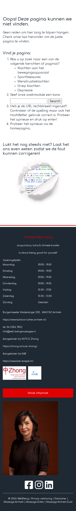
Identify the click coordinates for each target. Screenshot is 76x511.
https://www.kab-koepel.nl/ (18, 361)
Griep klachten (29, 86)
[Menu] (69, 5)
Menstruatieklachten (33, 81)
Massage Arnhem (14, 502)
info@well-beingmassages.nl (19, 331)
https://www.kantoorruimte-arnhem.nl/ (24, 319)
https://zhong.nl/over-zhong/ (20, 346)
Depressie (25, 90)
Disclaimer (60, 498)
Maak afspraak (38, 392)
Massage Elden (35, 502)
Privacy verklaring (41, 498)
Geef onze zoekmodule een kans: (35, 94)
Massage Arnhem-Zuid (59, 502)
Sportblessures (29, 77)
